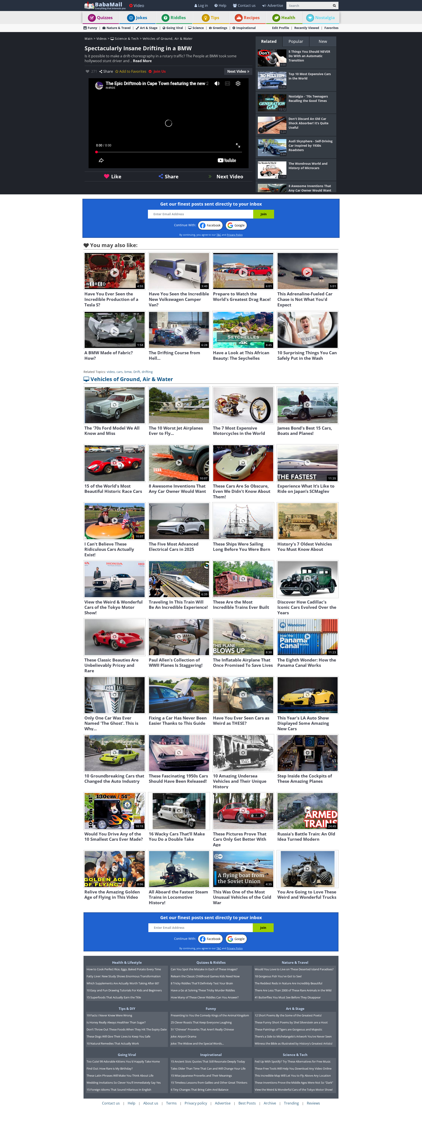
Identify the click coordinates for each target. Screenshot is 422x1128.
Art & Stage (148, 28)
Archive (270, 1103)
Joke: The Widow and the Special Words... (197, 1043)
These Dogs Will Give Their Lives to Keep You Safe (118, 1036)
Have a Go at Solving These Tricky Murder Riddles (203, 990)
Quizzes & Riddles (211, 962)
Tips (215, 17)
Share (108, 71)
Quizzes (105, 17)
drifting (147, 372)
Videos (101, 38)
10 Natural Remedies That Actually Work (113, 1043)
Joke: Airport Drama (183, 1036)
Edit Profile (280, 28)
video (111, 372)
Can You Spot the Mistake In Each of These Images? (204, 969)
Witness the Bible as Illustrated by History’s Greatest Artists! (293, 1043)
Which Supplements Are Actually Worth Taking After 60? (123, 983)
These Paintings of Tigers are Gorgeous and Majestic (288, 1029)
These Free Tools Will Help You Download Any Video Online (293, 1068)
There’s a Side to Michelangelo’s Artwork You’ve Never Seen (293, 1036)
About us (150, 1103)
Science (198, 28)
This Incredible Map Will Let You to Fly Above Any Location (293, 1075)
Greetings (220, 28)
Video (139, 5)
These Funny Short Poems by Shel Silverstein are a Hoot (291, 1022)
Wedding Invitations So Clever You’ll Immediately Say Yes (124, 1083)
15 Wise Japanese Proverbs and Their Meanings (201, 1075)
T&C (218, 234)
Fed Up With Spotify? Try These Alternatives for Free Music (293, 1061)
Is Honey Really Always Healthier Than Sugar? (116, 1022)
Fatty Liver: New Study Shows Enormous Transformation (124, 976)
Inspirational (246, 28)
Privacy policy (196, 1103)
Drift (136, 372)
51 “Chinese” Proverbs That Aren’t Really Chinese (202, 1029)
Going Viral (174, 28)
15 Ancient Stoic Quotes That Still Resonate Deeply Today (208, 1061)
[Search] (334, 5)
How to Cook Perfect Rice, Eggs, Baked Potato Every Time (124, 969)
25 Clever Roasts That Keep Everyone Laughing (201, 1022)
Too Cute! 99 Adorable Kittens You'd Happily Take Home (123, 1061)
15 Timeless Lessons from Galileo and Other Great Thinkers (209, 1083)
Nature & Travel (119, 28)
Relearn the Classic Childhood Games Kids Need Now (205, 976)
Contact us (247, 5)
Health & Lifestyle (127, 962)
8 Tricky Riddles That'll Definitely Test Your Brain (202, 983)
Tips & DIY (127, 1008)
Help (222, 5)
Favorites (331, 28)
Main (89, 38)
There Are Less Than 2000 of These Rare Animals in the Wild (293, 990)
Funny (92, 28)
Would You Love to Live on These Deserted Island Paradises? (294, 969)
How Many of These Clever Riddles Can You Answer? (205, 997)
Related (268, 41)
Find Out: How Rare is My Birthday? (110, 1068)
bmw (128, 372)
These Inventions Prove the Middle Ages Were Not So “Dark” (294, 1083)
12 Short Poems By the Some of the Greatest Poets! (288, 1015)
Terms (171, 1103)
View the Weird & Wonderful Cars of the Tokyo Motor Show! (294, 1090)
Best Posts (247, 1103)
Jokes (141, 17)
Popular (296, 41)
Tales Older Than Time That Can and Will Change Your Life (208, 1068)
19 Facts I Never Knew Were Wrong (109, 1015)
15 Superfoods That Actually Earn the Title (114, 997)
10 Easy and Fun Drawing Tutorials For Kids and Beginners (124, 990)
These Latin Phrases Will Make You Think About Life (120, 1075)
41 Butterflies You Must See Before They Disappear (288, 997)
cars (119, 372)
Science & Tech (126, 38)
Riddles (178, 17)
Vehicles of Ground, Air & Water (168, 38)
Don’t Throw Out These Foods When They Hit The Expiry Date (127, 1029)
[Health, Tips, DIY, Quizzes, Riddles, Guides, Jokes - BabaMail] (105, 5)
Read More (142, 60)
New (323, 41)
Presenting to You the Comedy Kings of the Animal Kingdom (210, 1015)
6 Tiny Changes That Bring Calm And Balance (199, 1090)
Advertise (275, 5)
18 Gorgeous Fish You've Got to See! (278, 976)
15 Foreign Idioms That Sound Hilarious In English (119, 1090)
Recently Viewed (306, 28)
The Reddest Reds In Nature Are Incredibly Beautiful (288, 983)
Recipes (252, 17)
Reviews (313, 1103)
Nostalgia (325, 17)
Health (288, 17)
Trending (291, 1103)
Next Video (236, 71)
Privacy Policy (235, 234)
